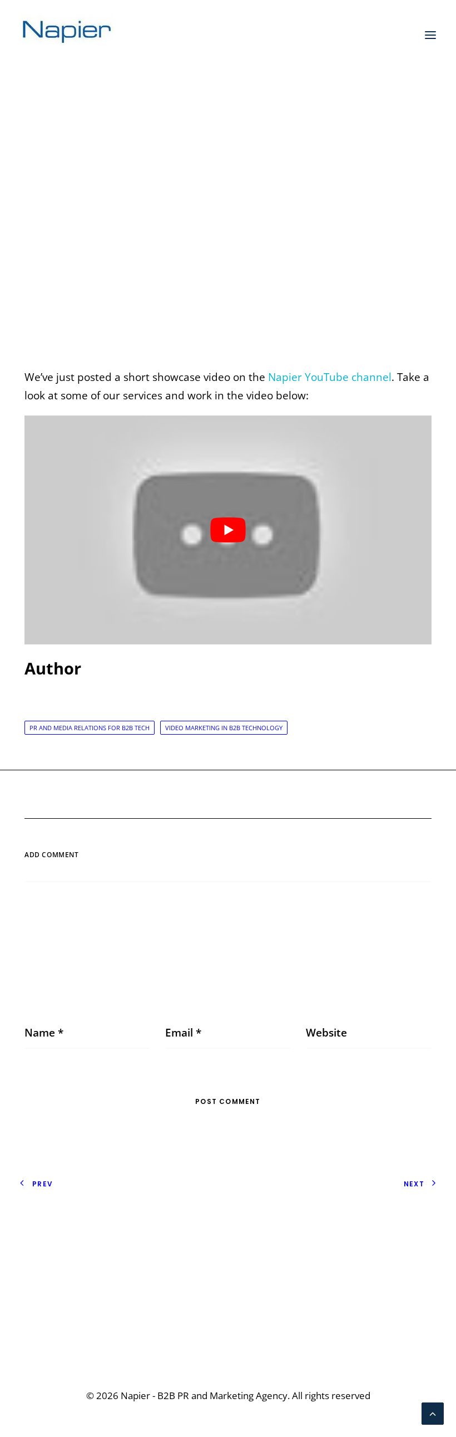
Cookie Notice (54, 1247)
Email (183, 1032)
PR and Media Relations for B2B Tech (89, 728)
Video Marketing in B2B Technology (223, 728)
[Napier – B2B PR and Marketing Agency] (67, 35)
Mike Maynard (331, 214)
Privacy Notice (55, 1228)
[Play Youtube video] (228, 530)
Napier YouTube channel (329, 377)
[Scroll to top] (433, 1412)
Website (326, 1032)
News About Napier (234, 214)
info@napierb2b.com (383, 1324)
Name (43, 1032)
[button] (430, 35)
